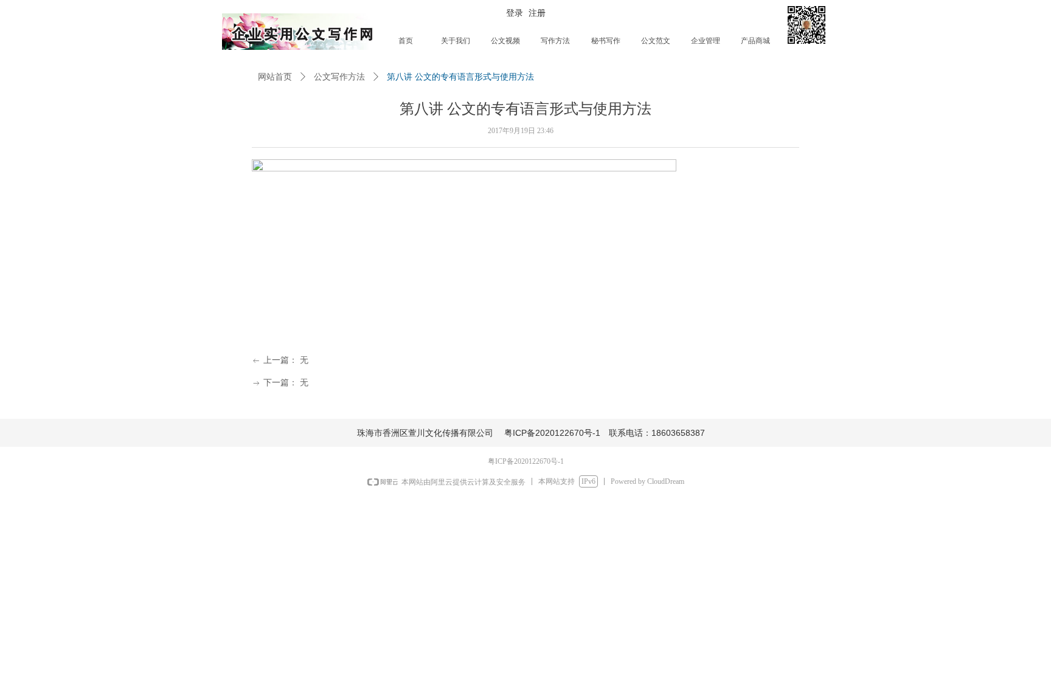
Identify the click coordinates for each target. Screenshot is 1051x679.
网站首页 (275, 76)
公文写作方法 (339, 76)
